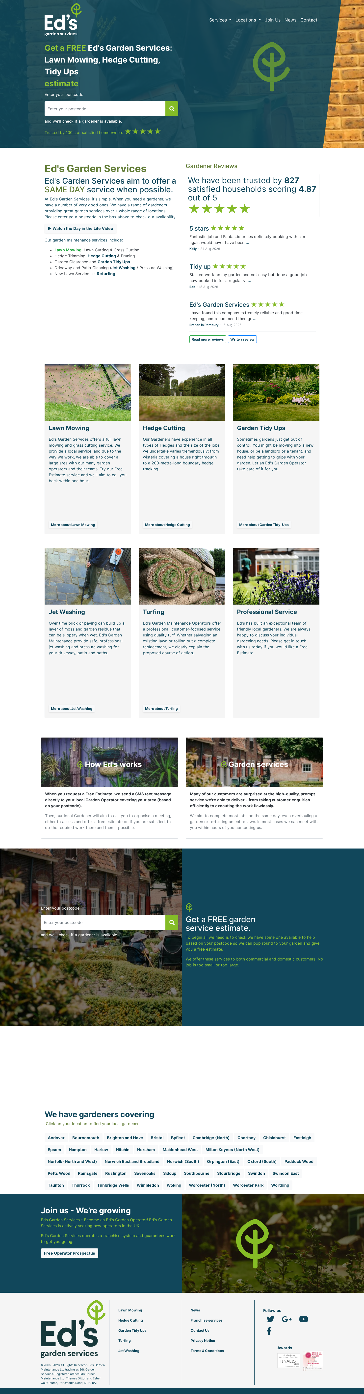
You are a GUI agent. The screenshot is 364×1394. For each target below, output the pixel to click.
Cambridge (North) (211, 1137)
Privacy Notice (203, 1340)
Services (218, 19)
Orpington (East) (223, 1161)
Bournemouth (85, 1137)
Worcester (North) (207, 1185)
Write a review (242, 339)
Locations (246, 19)
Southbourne (196, 1173)
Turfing (124, 1340)
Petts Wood (59, 1173)
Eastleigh (302, 1137)
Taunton (56, 1185)
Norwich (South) (183, 1161)
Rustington (116, 1173)
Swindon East (286, 1173)
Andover (56, 1137)
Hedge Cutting (102, 255)
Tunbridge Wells (113, 1185)
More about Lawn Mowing (73, 525)
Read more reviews (208, 339)
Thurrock (81, 1185)
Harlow (101, 1149)
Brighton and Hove (125, 1137)
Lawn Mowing (67, 249)
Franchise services (207, 1320)
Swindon (256, 1173)
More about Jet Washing (71, 708)
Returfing (106, 273)
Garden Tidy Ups (114, 261)
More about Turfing (161, 708)
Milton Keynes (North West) (233, 1149)
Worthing (280, 1185)
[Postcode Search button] (171, 108)
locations (156, 210)
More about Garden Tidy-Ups (264, 525)
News (290, 19)
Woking (174, 1185)
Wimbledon (148, 1185)
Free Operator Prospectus (69, 1253)
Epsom (54, 1149)
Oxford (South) (262, 1161)
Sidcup (169, 1173)
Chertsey (246, 1137)
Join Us (273, 19)
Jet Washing (123, 267)
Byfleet (178, 1137)
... (247, 242)
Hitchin (123, 1149)
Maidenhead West (180, 1149)
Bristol (157, 1137)
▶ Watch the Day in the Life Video (80, 228)
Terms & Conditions (207, 1351)
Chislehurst (274, 1137)
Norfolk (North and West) (72, 1161)
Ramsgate (88, 1173)
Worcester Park (248, 1185)
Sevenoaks (145, 1173)
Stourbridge (228, 1173)
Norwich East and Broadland (132, 1161)
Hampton (78, 1149)
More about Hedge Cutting (167, 525)
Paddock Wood (299, 1161)
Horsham (146, 1149)
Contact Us (200, 1330)
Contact (308, 19)
